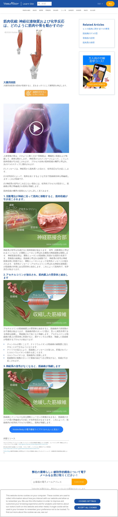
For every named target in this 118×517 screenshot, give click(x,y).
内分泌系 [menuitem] (92, 10)
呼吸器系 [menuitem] (48, 10)
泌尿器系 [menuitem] (71, 10)
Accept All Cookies (87, 507)
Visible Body (6, 451)
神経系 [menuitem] (86, 10)
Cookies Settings (87, 501)
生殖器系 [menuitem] (78, 10)
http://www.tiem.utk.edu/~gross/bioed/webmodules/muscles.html (21, 448)
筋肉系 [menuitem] (35, 10)
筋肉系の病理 (88, 42)
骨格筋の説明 (88, 38)
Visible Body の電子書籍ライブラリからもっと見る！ (36, 429)
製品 (110, 4)
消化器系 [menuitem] (55, 10)
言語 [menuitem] (99, 4)
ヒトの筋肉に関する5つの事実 (96, 28)
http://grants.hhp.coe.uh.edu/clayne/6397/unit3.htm (33, 444)
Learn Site (28, 3)
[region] (59, 503)
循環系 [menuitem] (41, 10)
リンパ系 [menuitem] (63, 10)
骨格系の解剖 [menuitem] (26, 10)
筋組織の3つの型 (90, 33)
